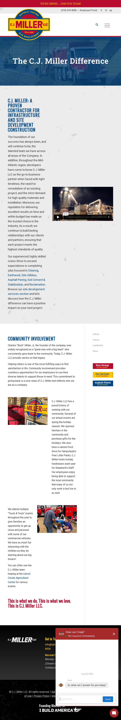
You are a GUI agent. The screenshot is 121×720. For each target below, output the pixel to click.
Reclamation (37, 284)
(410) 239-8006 (69, 10)
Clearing (33, 270)
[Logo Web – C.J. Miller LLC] (29, 26)
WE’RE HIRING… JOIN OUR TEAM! (60, 3)
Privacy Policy (41, 695)
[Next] (40, 411)
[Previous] (15, 411)
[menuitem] (96, 25)
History (96, 340)
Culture (96, 334)
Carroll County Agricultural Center (19, 578)
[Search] (96, 25)
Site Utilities (29, 275)
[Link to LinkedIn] (110, 10)
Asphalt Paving (17, 279)
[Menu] (107, 25)
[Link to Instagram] (106, 10)
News (95, 351)
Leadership (98, 345)
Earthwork (14, 275)
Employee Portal (88, 10)
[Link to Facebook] (101, 10)
